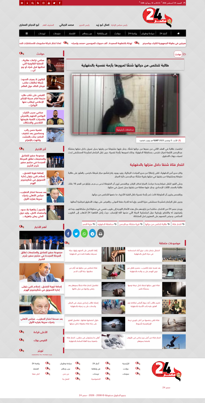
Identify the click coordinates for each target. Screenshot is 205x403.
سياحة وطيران (147, 33)
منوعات (56, 33)
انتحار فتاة (177, 224)
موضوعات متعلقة (169, 242)
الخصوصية (95, 378)
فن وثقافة (102, 33)
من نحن (66, 373)
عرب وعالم (87, 33)
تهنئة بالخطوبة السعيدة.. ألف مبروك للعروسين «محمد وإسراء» (117, 43)
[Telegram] (92, 233)
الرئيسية (125, 363)
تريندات (41, 33)
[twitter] (54, 3)
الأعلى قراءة (40, 331)
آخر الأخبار (40, 148)
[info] (27, 3)
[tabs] (22, 3)
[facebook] (59, 3)
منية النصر (88, 224)
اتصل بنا (65, 378)
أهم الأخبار (40, 226)
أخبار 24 (163, 33)
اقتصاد (72, 33)
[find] (32, 3)
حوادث (117, 33)
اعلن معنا (35, 373)
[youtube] (49, 3)
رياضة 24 (132, 33)
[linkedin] (43, 3)
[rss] (38, 3)
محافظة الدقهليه (106, 224)
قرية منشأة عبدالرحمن (129, 224)
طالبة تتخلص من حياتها (156, 224)
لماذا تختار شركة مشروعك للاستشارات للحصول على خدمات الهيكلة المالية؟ (40, 43)
